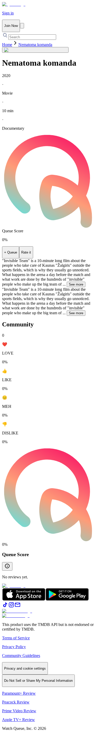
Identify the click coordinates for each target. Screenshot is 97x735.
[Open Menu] (22, 25)
